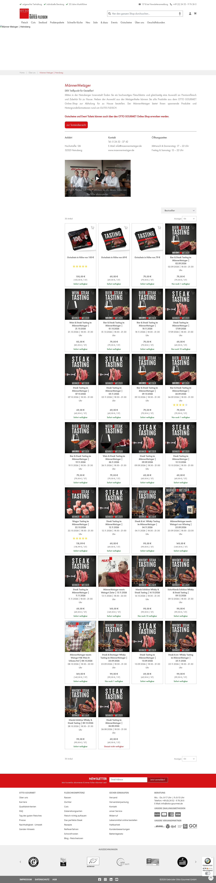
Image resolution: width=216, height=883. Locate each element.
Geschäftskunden (156, 22)
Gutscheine (126, 22)
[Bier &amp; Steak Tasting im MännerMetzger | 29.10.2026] (147, 402)
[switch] (207, 873)
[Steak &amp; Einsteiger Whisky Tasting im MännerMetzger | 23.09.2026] (113, 668)
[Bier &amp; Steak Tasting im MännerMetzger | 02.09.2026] (180, 270)
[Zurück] (20, 862)
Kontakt (113, 806)
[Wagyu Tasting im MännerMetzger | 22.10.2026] (80, 535)
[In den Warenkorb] (92, 228)
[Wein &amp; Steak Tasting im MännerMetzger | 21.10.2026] (80, 336)
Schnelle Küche (75, 22)
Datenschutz (42, 879)
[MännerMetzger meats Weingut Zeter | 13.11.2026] (113, 603)
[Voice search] (180, 13)
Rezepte (68, 824)
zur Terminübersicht (76, 125)
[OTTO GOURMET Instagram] (105, 879)
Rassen (67, 797)
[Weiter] (196, 862)
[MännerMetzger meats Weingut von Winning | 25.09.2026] (180, 535)
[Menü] (211, 858)
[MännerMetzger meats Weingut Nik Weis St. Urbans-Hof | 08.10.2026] (80, 668)
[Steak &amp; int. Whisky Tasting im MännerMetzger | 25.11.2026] (180, 668)
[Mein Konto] (190, 13)
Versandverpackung (119, 802)
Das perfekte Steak (73, 820)
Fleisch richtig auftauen (75, 815)
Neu (88, 22)
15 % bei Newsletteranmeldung (155, 4)
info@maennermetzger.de (129, 146)
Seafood (43, 22)
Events (114, 22)
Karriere (23, 802)
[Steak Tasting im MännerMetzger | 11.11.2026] (80, 603)
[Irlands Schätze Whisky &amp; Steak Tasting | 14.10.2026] (147, 603)
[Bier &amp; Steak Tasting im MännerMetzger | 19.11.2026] (80, 469)
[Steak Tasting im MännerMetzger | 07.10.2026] (80, 402)
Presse (22, 820)
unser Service (115, 811)
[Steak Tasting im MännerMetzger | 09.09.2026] (147, 469)
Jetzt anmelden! (157, 779)
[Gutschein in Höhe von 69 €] (113, 270)
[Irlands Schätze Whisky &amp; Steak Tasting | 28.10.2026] (80, 733)
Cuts (33, 22)
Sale (95, 22)
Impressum (26, 879)
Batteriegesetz (116, 833)
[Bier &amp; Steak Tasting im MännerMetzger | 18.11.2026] (147, 336)
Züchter (68, 802)
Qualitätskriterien (27, 806)
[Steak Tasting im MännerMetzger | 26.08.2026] (113, 733)
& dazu (104, 22)
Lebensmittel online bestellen (123, 820)
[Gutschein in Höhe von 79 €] (147, 270)
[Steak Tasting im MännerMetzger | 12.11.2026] (113, 535)
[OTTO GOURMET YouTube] (116, 879)
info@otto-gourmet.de (172, 803)
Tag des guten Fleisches (30, 815)
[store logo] (33, 14)
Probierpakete (57, 22)
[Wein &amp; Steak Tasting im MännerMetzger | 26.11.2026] (113, 469)
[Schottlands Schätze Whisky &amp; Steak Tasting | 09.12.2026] (180, 603)
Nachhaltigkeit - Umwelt (30, 824)
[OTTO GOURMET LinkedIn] (111, 879)
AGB (54, 879)
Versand (113, 797)
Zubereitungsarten (73, 811)
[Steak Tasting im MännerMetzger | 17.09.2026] (180, 336)
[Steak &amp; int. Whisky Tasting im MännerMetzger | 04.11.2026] (147, 535)
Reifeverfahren (71, 829)
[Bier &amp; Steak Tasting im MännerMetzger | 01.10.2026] (113, 336)
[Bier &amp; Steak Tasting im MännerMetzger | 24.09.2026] (180, 402)
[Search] (109, 13)
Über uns (139, 22)
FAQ (21, 811)
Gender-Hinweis (27, 829)
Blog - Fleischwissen (73, 838)
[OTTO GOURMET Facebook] (99, 879)
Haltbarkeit (114, 824)
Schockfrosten (71, 833)
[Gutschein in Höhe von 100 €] (80, 270)
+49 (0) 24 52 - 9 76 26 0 (184, 4)
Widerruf (113, 815)
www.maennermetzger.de (121, 150)
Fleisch (24, 22)
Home (22, 72)
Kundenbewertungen (119, 829)
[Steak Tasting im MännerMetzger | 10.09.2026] (147, 668)
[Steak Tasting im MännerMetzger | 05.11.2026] (113, 402)
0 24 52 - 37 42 (120, 141)
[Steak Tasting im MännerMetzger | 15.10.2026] (180, 469)
